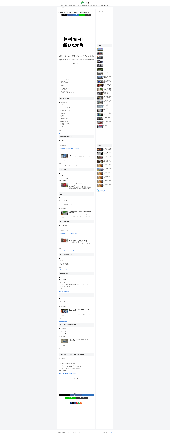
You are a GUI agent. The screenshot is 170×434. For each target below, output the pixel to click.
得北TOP (59, 432)
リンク (79, 432)
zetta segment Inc (109, 432)
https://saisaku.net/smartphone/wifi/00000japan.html (68, 373)
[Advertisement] (76, 25)
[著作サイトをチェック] (71, 403)
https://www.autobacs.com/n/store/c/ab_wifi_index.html (68, 250)
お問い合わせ (75, 432)
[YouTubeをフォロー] (77, 403)
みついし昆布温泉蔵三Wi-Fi (65, 88)
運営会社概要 (63, 432)
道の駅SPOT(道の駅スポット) (65, 82)
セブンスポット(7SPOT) (64, 91)
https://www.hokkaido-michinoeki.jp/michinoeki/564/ (69, 148)
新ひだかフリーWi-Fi (64, 81)
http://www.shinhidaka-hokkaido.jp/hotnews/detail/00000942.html (70, 133)
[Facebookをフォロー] (75, 403)
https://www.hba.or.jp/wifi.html (64, 291)
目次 (67, 79)
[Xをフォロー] (73, 403)
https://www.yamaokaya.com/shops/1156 (67, 205)
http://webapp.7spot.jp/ (63, 321)
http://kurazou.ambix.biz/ (63, 269)
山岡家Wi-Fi (62, 85)
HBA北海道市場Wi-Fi (64, 89)
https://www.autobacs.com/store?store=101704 (68, 233)
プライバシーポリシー (69, 432)
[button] (88, 15)
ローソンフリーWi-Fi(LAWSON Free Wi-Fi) (67, 92)
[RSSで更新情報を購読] (81, 403)
